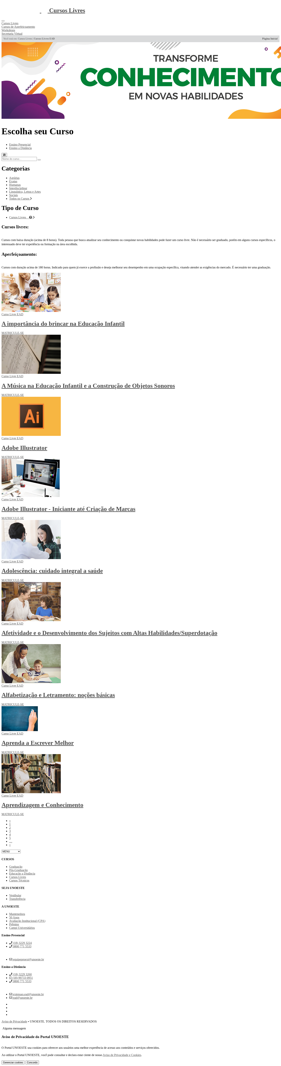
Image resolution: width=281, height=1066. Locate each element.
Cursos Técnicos (19, 880)
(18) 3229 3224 (22, 943)
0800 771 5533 (21, 946)
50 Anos (14, 917)
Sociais (13, 195)
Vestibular (15, 895)
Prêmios (14, 924)
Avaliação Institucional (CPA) (27, 920)
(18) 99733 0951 (22, 977)
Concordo (32, 1062)
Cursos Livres (25, 38)
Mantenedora (17, 914)
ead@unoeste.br (22, 997)
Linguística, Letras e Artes (25, 191)
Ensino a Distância (20, 148)
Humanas (15, 184)
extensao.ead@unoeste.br (28, 994)
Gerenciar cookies (13, 1062)
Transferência (17, 898)
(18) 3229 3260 (22, 974)
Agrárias (14, 178)
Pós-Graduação (18, 870)
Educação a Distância (22, 873)
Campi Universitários (22, 927)
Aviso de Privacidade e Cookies (122, 1055)
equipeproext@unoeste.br (28, 959)
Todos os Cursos (19, 198)
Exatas (13, 181)
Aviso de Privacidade (14, 1021)
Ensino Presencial (20, 144)
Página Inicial (270, 38)
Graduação (15, 866)
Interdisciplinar (18, 188)
